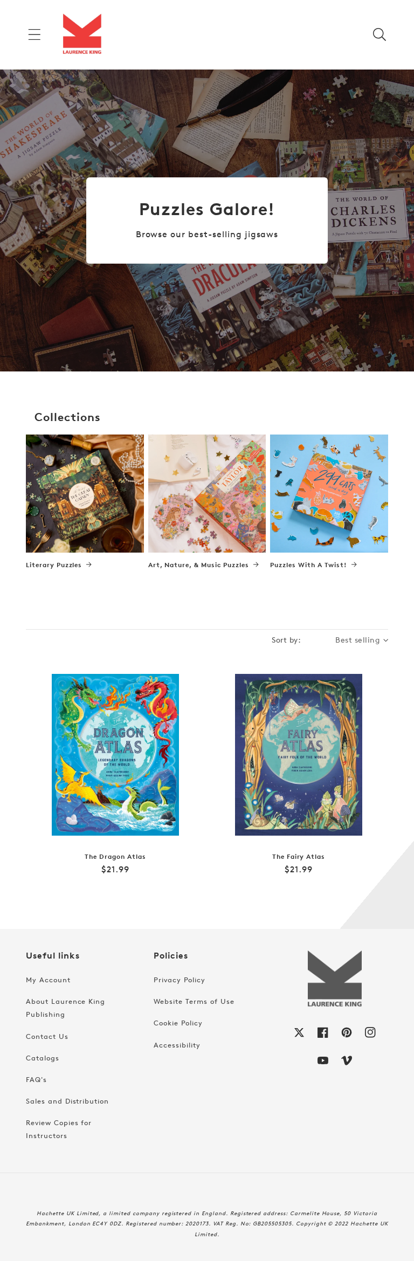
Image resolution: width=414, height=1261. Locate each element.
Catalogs (42, 1057)
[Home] (82, 34)
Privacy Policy (179, 979)
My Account (48, 979)
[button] (34, 34)
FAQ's (36, 1079)
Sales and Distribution (67, 1101)
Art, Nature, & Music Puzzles (198, 565)
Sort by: (286, 639)
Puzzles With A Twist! (308, 565)
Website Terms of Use (194, 1001)
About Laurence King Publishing (65, 1007)
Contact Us (47, 1036)
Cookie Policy (178, 1022)
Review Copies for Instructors (59, 1129)
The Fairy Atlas (298, 856)
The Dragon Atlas (115, 856)
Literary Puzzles (54, 565)
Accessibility (177, 1045)
